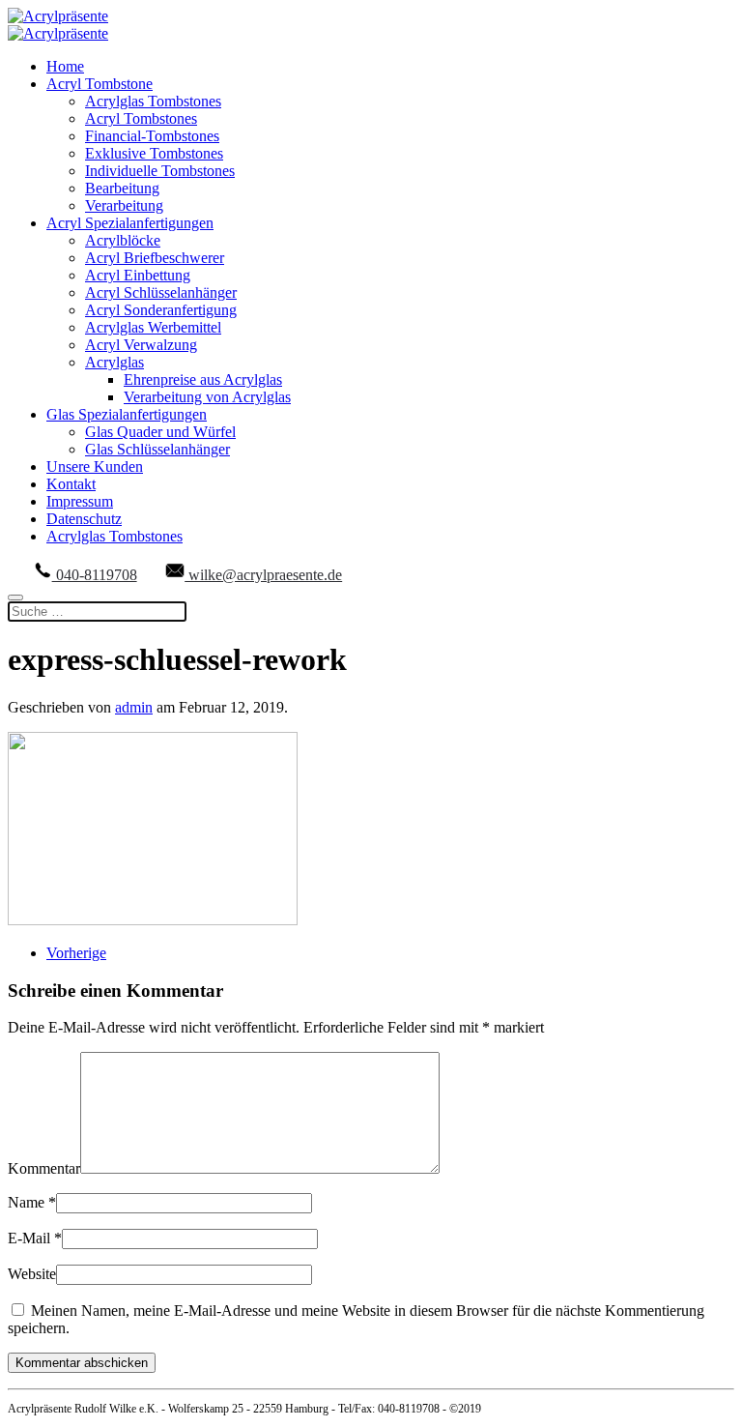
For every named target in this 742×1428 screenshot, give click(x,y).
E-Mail (35, 1238)
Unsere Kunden (94, 466)
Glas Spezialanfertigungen (126, 414)
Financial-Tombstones (152, 136)
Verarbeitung (124, 205)
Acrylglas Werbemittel (153, 327)
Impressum (79, 501)
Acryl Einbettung (137, 275)
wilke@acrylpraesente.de (263, 575)
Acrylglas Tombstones (153, 101)
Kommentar (44, 1168)
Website (32, 1274)
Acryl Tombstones (141, 118)
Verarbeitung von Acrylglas (207, 397)
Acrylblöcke (122, 240)
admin (134, 707)
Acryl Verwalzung (141, 344)
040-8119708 (94, 575)
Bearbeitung (122, 188)
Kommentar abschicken (81, 1362)
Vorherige (76, 953)
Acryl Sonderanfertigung (161, 310)
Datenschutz (84, 518)
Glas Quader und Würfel (160, 431)
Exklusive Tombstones (154, 153)
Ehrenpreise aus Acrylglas (203, 379)
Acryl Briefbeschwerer (154, 257)
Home (65, 66)
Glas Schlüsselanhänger (157, 449)
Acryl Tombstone (99, 83)
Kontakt (71, 484)
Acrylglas (114, 362)
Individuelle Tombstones (160, 170)
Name (32, 1202)
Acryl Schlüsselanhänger (161, 292)
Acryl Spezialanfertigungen (130, 223)
